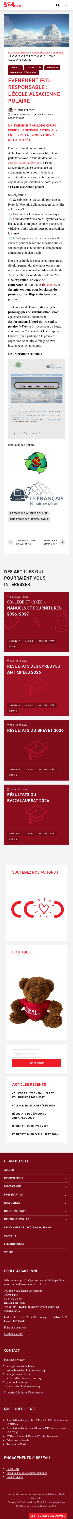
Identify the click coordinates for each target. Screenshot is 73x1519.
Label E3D (12, 1469)
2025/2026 (14, 705)
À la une (29, 641)
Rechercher (36, 1063)
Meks (55, 1506)
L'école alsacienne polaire (29, 513)
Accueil (9, 1170)
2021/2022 (15, 68)
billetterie (49, 284)
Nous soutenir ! (15, 1211)
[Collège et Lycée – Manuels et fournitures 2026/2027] (36, 621)
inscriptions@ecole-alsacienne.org (25, 1370)
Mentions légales (16, 1219)
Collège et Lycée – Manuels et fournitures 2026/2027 (34, 608)
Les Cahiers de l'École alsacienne (27, 1227)
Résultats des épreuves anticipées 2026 (33, 669)
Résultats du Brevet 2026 (35, 731)
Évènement (52, 68)
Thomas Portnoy (24, 110)
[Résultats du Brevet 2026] (36, 750)
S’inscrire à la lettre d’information (23, 1392)
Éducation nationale (17, 1440)
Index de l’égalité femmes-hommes (26, 1473)
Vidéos (9, 1252)
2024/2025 (14, 770)
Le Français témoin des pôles (32, 160)
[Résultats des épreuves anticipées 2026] (36, 685)
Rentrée (13, 647)
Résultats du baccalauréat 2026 (28, 798)
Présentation (13, 1195)
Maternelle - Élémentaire (23, 72)
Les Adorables (14, 1244)
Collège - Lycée (33, 68)
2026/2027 (14, 641)
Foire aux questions (15, 1327)
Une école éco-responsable (29, 519)
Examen (13, 711)
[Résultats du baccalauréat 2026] (36, 814)
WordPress (21, 1506)
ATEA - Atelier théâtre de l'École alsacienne (32, 1436)
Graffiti (10, 1236)
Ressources (12, 1203)
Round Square (14, 1477)
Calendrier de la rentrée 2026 (33, 1105)
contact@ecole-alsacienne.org (23, 1386)
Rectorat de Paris (16, 1444)
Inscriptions (12, 1186)
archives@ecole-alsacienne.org (24, 1378)
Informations (13, 1178)
